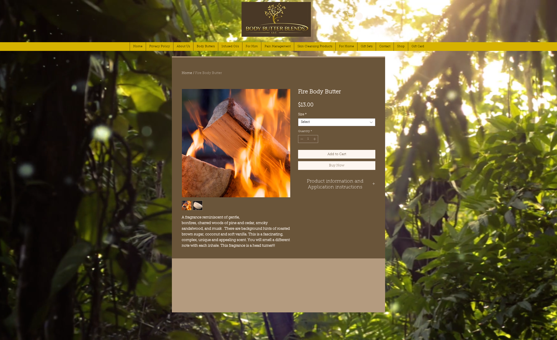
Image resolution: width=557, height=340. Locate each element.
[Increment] (315, 139)
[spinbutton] (308, 139)
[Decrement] (301, 139)
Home (187, 73)
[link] (355, 16)
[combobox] (336, 122)
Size (302, 114)
